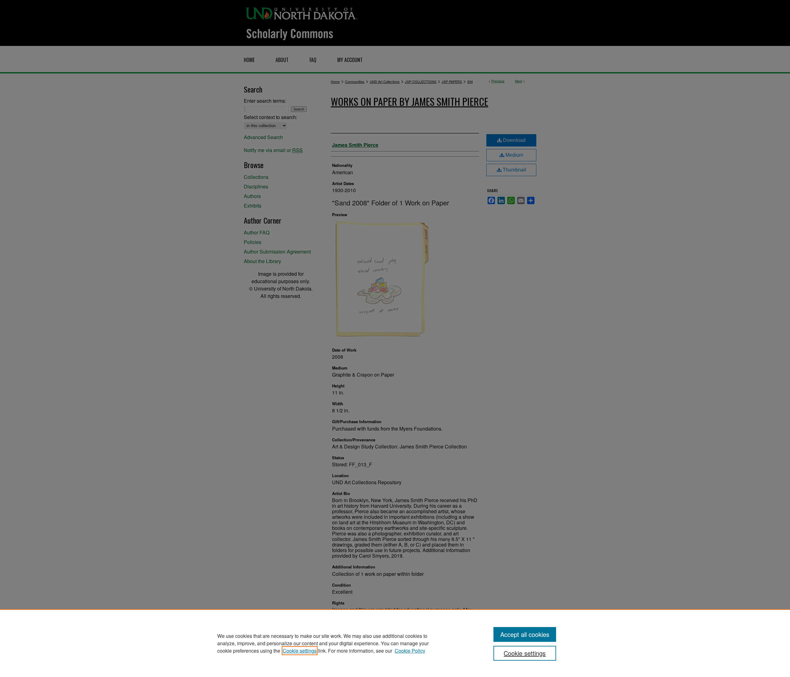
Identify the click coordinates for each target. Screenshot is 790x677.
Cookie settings (300, 650)
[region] (395, 643)
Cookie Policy (410, 650)
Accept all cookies (524, 634)
